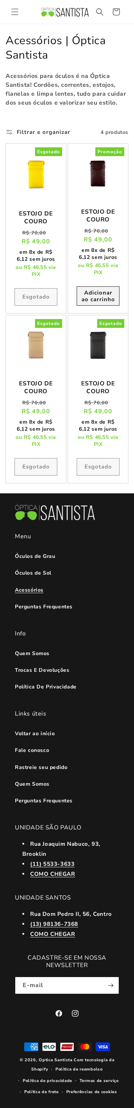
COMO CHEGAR (52, 874)
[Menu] (15, 12)
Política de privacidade (47, 1081)
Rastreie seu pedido (41, 767)
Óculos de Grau (35, 556)
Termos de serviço (99, 1081)
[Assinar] (110, 985)
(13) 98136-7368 (54, 924)
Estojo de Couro (36, 218)
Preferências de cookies (91, 1092)
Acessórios (29, 590)
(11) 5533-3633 (52, 864)
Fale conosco (32, 750)
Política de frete (41, 1092)
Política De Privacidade (46, 686)
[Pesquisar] (100, 12)
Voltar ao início (35, 733)
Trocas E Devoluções (42, 670)
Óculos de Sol (33, 572)
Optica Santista (56, 1060)
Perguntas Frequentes (44, 606)
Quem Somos (32, 653)
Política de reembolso (79, 1069)
